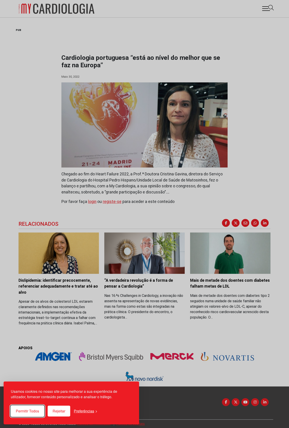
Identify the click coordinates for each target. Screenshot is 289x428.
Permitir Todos (27, 411)
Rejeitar (59, 411)
